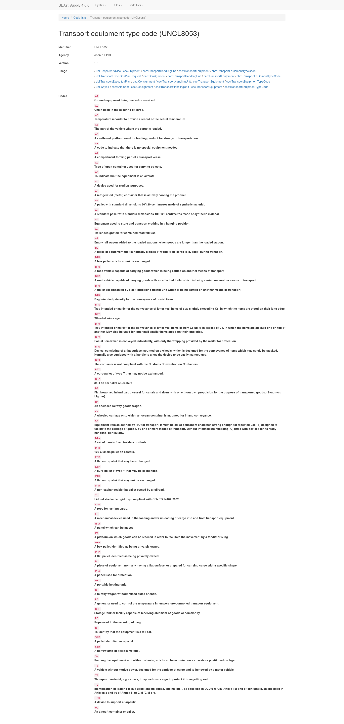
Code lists (79, 17)
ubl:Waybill (102, 87)
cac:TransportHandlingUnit (159, 71)
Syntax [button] (100, 5)
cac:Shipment (131, 71)
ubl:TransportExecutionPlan (113, 81)
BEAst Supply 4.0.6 (74, 5)
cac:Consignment (154, 76)
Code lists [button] (135, 5)
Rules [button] (117, 5)
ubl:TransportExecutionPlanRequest (118, 76)
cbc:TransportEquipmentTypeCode (234, 71)
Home (65, 17)
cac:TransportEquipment (194, 71)
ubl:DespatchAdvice (108, 71)
